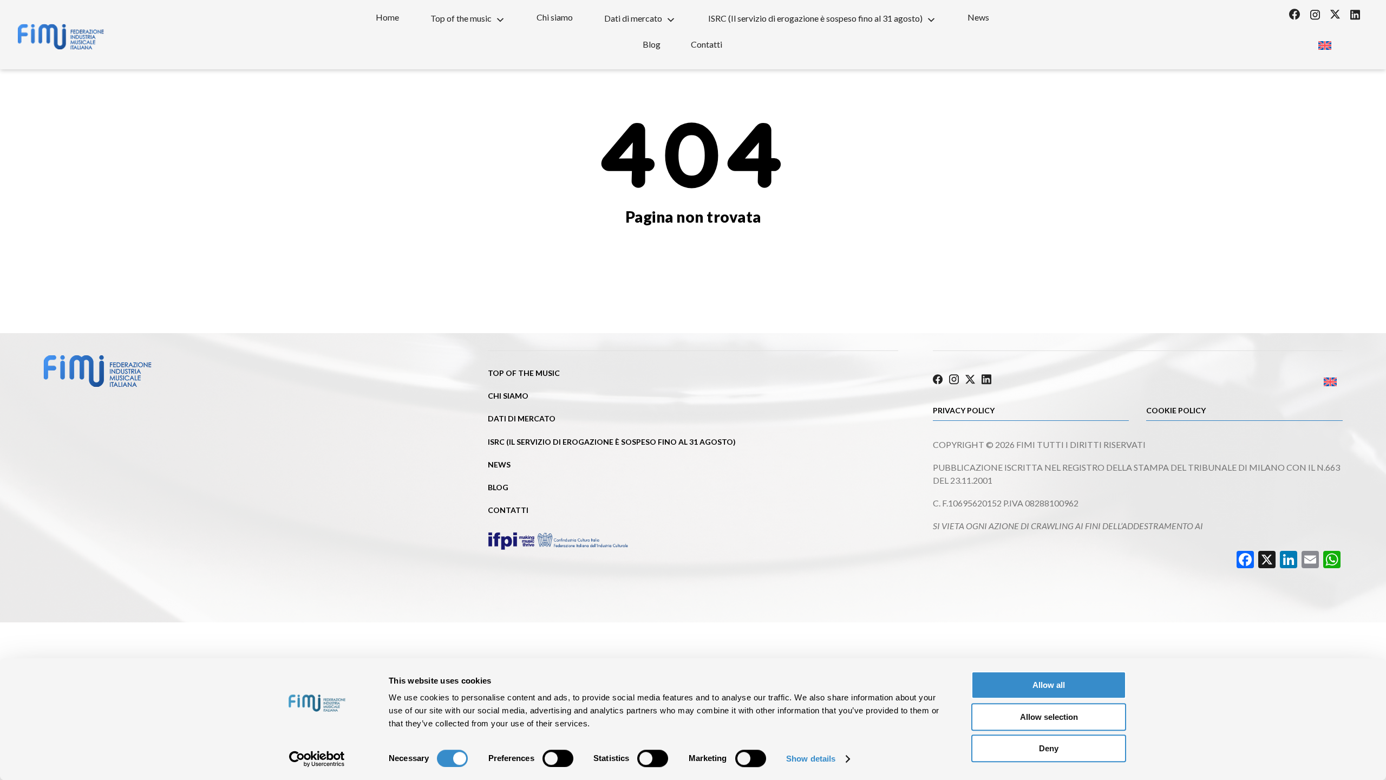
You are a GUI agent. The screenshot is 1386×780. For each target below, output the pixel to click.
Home (387, 17)
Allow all (1048, 685)
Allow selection (1049, 717)
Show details (810, 758)
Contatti (706, 44)
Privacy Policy (964, 410)
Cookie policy (1176, 410)
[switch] (557, 758)
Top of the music (461, 18)
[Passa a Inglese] (1324, 42)
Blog (652, 44)
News (978, 17)
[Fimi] (60, 37)
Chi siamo (555, 17)
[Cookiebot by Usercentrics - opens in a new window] (317, 759)
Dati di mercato (633, 18)
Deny (1048, 748)
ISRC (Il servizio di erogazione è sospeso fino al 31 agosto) (815, 18)
